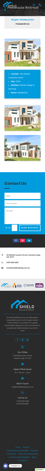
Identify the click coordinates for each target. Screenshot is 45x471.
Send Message (30, 228)
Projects (26, 448)
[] (40, 8)
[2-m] (22, 160)
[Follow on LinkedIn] (29, 240)
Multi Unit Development (28, 454)
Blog (34, 457)
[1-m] (22, 130)
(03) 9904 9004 (23, 401)
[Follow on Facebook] (16, 240)
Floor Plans (11, 454)
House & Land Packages (19, 457)
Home (17, 448)
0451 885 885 (23, 404)
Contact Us (22, 461)
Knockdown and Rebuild (17, 451)
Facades (34, 451)
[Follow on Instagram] (22, 240)
